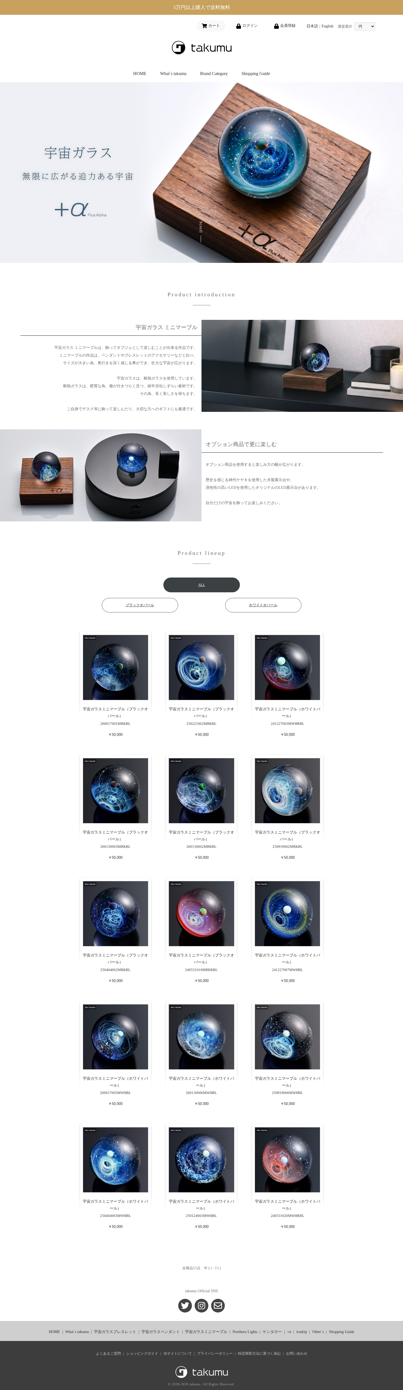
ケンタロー (272, 1332)
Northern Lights (244, 1332)
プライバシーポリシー (215, 1353)
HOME (139, 73)
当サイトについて (177, 1353)
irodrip (301, 1332)
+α (289, 1332)
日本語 (312, 26)
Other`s (318, 1332)
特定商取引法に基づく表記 (259, 1353)
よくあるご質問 (108, 1353)
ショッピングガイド (142, 1353)
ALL (201, 585)
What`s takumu (173, 73)
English (327, 26)
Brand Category (214, 73)
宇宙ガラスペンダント (160, 1332)
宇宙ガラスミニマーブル (206, 1332)
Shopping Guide (256, 73)
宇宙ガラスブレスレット (115, 1332)
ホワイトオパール (263, 605)
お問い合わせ (296, 1353)
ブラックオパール (140, 605)
